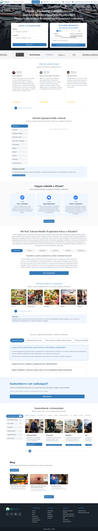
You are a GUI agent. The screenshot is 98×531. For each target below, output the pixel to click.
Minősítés (68, 250)
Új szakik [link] (49, 518)
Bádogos (14, 148)
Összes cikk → (49, 497)
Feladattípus (42, 250)
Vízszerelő (14, 129)
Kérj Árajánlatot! (49, 221)
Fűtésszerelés (15, 144)
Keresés (30, 44)
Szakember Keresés (17, 340)
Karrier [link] (33, 512)
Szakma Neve (17, 250)
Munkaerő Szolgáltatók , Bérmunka (85, 340)
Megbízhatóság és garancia (34, 340)
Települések (50, 516)
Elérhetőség (81, 250)
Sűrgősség (55, 250)
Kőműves (14, 155)
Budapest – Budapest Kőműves (73, 445)
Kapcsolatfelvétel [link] (67, 521)
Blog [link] (33, 514)
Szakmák (49, 514)
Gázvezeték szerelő (16, 137)
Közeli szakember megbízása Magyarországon (58, 340)
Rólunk (34, 510)
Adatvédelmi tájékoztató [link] (68, 516)
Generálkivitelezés (16, 163)
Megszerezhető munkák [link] (83, 512)
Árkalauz (49, 512)
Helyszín (30, 250)
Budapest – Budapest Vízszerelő (54, 445)
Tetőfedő (14, 152)
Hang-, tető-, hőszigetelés (18, 141)
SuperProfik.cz (35, 518)
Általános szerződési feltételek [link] (68, 511)
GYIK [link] (64, 518)
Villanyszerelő (15, 126)
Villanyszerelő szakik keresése (19, 175)
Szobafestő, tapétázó (17, 133)
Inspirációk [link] (34, 522)
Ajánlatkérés (47, 396)
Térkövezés (15, 159)
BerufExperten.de (36, 520)
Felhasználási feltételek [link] (68, 514)
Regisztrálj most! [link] (82, 510)
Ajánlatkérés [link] (50, 510)
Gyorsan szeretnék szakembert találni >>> (68, 45)
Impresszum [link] (66, 519)
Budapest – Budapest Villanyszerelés (31, 444)
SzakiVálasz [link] (35, 516)
